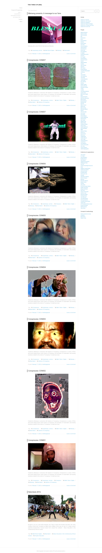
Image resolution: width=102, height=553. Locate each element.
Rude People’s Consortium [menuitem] (15, 15)
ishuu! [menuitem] (19, 12)
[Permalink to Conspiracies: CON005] (52, 231)
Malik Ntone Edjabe (49, 50)
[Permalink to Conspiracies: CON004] (52, 283)
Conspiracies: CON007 (37, 60)
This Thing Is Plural (35, 4)
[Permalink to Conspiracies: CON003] (52, 335)
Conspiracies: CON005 (37, 215)
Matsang (59, 50)
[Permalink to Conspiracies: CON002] (52, 396)
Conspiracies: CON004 (37, 267)
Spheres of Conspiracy (43, 102)
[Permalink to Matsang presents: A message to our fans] (52, 29)
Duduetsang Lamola (37, 50)
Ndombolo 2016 (34, 492)
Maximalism (67, 50)
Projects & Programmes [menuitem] (16, 10)
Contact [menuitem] (20, 19)
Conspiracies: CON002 (37, 371)
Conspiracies (36, 100)
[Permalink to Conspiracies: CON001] (52, 456)
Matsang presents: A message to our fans (44, 13)
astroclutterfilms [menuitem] (17, 13)
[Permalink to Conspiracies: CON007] (52, 76)
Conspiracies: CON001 (37, 440)
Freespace (58, 204)
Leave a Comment (71, 53)
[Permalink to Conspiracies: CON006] (52, 180)
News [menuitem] (21, 21)
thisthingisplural (46, 53)
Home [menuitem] (20, 8)
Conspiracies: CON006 (37, 164)
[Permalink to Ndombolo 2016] (52, 508)
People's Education (39, 535)
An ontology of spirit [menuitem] (16, 17)
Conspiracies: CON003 (37, 319)
